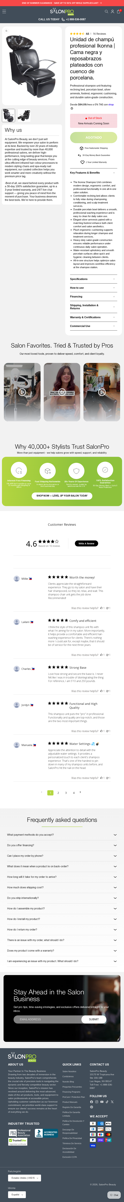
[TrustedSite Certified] (17, 1142)
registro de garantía (71, 1107)
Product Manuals (69, 1102)
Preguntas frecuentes (72, 1087)
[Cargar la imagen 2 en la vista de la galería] (24, 115)
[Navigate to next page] (81, 792)
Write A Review (86, 543)
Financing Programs (71, 1092)
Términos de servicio (71, 1143)
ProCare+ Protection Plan (73, 1097)
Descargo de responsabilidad (70, 1131)
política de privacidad (72, 1138)
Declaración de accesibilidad (69, 1150)
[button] (4, 11)
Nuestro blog (68, 1082)
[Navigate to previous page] (43, 792)
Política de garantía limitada (71, 1114)
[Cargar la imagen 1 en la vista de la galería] (8, 115)
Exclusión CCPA (69, 1157)
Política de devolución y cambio (73, 1123)
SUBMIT (94, 1019)
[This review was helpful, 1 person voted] (101, 608)
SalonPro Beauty (107, 1184)
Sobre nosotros (69, 1071)
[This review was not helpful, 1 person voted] (107, 608)
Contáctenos (68, 1076)
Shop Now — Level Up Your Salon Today (62, 496)
